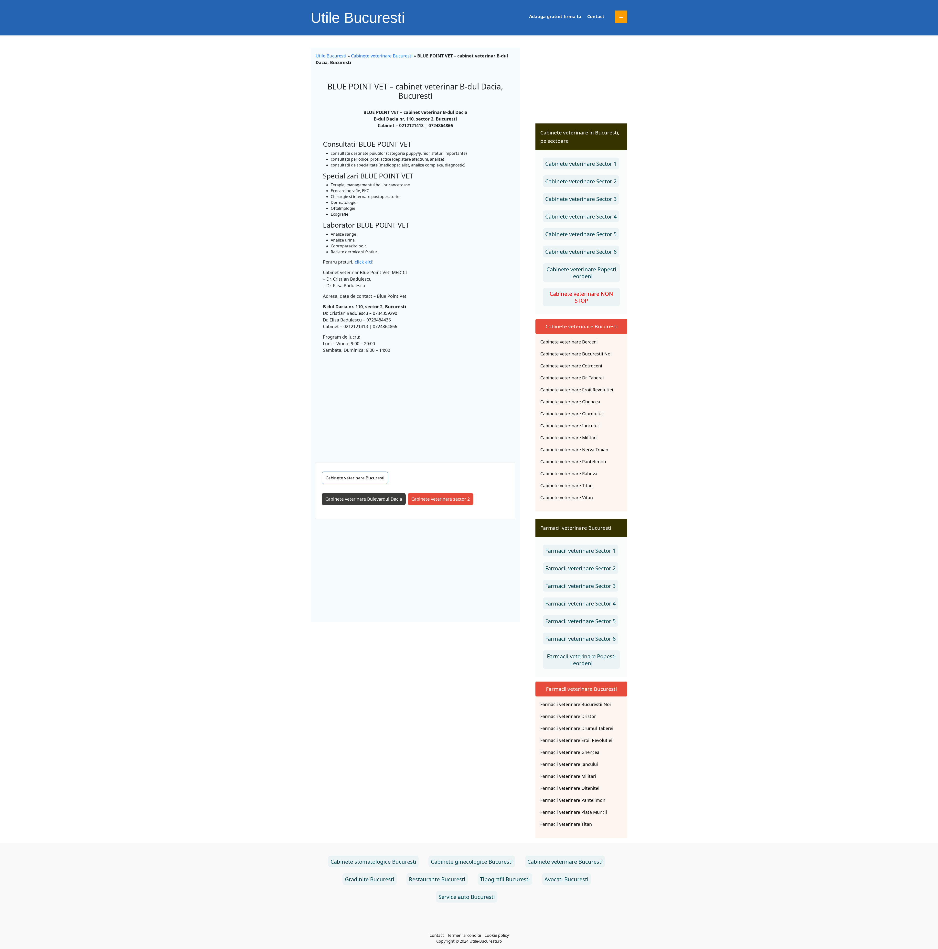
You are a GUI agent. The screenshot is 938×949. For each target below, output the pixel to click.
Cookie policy (496, 935)
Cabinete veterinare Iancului (569, 426)
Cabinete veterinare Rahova (568, 473)
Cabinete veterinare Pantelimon (573, 461)
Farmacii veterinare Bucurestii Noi (575, 704)
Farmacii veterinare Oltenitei (569, 788)
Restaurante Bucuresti (437, 879)
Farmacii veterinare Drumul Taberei (576, 728)
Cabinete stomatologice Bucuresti (373, 861)
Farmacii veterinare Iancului (569, 764)
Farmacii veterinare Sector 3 (580, 585)
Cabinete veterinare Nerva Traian (574, 449)
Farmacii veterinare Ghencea (569, 752)
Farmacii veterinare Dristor (568, 716)
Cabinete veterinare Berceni (569, 342)
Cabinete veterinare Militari (568, 438)
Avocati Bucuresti (566, 879)
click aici (363, 262)
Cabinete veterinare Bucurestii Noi (576, 354)
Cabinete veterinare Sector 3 (581, 198)
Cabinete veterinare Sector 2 (581, 181)
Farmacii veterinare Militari (568, 776)
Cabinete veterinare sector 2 (440, 499)
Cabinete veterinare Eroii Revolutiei (576, 390)
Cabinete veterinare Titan (566, 485)
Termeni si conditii (464, 935)
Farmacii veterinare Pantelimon (572, 800)
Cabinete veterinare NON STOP (581, 297)
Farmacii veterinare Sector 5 (580, 621)
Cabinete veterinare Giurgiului (571, 414)
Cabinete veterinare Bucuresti (382, 56)
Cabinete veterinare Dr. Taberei (572, 378)
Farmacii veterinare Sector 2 (580, 568)
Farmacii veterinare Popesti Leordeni (581, 659)
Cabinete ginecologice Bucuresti (472, 861)
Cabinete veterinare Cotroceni (571, 366)
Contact (595, 16)
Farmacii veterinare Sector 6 (580, 638)
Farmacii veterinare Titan (566, 824)
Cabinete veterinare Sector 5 (581, 234)
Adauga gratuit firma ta (555, 16)
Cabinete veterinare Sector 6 (581, 251)
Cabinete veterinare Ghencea (570, 402)
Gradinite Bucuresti (369, 879)
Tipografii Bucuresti (505, 879)
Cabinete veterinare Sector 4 (581, 216)
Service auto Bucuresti (466, 896)
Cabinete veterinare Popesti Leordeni (581, 272)
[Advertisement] (415, 404)
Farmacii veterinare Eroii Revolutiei (576, 740)
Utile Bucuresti (358, 18)
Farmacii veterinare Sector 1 (580, 550)
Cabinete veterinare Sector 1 (581, 163)
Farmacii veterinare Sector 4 (580, 603)
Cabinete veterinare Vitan (566, 497)
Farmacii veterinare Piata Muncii (573, 812)
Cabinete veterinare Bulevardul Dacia (363, 499)
